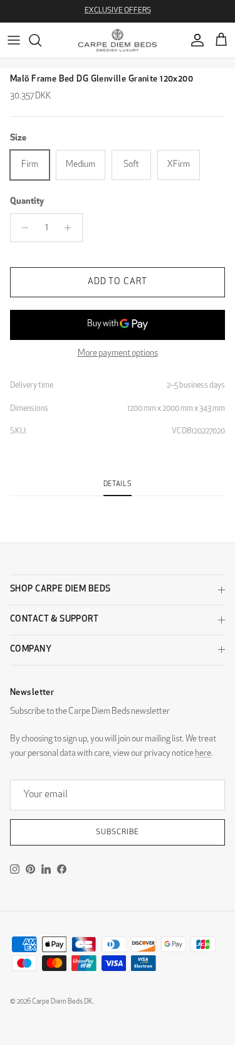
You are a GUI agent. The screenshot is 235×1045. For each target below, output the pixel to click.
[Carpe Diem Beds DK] (117, 40)
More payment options (118, 353)
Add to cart (117, 282)
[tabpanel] (117, 503)
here (203, 753)
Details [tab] (117, 484)
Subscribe (117, 832)
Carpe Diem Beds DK (62, 1002)
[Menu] (14, 40)
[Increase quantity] (71, 227)
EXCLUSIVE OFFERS (118, 10)
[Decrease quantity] (22, 227)
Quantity (27, 201)
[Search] (41, 40)
